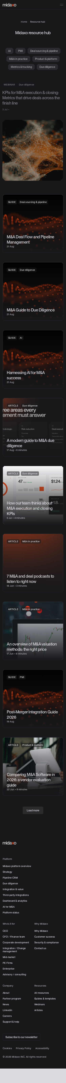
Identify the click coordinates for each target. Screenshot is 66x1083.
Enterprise (8, 969)
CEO (5, 931)
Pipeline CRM (10, 878)
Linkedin (7, 1010)
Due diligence (10, 883)
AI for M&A (9, 906)
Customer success (44, 937)
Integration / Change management (14, 949)
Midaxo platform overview (17, 866)
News (6, 1004)
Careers (7, 1016)
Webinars (39, 1004)
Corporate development (16, 942)
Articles (38, 1010)
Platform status (11, 912)
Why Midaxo (41, 931)
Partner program (12, 998)
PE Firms (8, 963)
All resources (41, 993)
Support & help (11, 1022)
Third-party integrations (16, 895)
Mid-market (9, 957)
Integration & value (13, 889)
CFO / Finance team (14, 937)
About (6, 993)
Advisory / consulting (14, 974)
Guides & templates (45, 998)
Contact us (40, 948)
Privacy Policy (23, 1048)
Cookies (7, 1048)
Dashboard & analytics (15, 901)
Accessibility (42, 1048)
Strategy (7, 872)
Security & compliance (46, 942)
